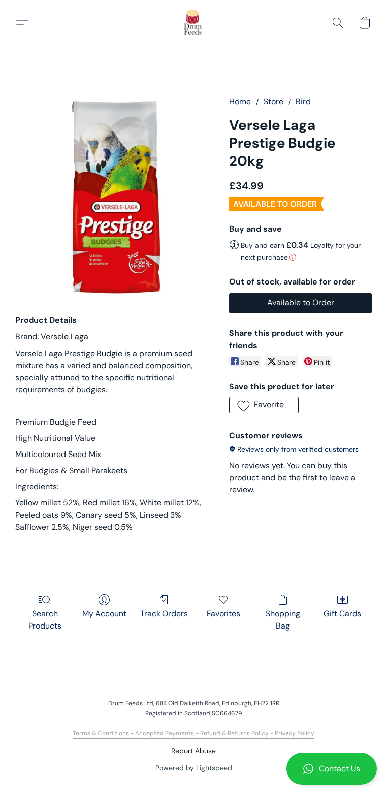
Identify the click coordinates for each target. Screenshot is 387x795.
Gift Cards (342, 613)
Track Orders (164, 613)
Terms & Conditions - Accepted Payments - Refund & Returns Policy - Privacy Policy (193, 733)
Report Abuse (193, 750)
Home (240, 101)
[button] (331, 769)
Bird (303, 101)
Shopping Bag (283, 619)
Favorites (223, 613)
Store (273, 101)
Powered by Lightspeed (193, 767)
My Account (104, 613)
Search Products (44, 619)
